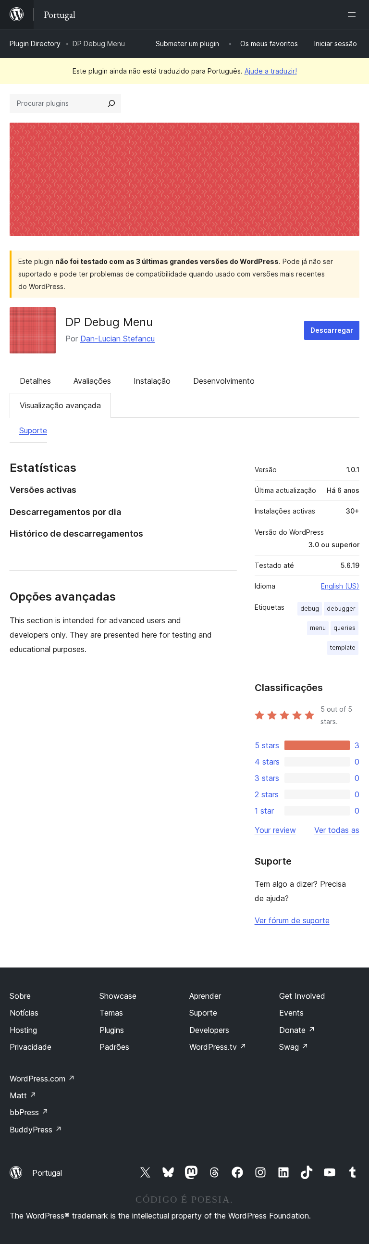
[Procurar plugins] (111, 103)
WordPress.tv (217, 1047)
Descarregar (331, 330)
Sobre (20, 996)
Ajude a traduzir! (271, 71)
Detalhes (35, 381)
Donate (297, 1030)
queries (344, 627)
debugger (341, 608)
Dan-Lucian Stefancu (117, 338)
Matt (23, 1095)
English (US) (340, 586)
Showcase (117, 996)
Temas (111, 1013)
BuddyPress (36, 1129)
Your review (275, 830)
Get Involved (302, 996)
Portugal (47, 1173)
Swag (293, 1047)
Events (291, 1013)
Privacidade (30, 1047)
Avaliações (92, 381)
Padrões (114, 1047)
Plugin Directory (35, 43)
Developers (209, 1030)
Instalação (152, 381)
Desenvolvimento (224, 381)
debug (309, 608)
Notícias (24, 1013)
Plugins (111, 1030)
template (343, 647)
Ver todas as (336, 830)
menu (318, 627)
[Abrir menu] (353, 14)
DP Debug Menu (109, 322)
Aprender (205, 996)
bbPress (29, 1112)
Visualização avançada (60, 405)
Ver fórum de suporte (292, 920)
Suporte (33, 430)
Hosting (23, 1030)
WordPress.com (42, 1078)
